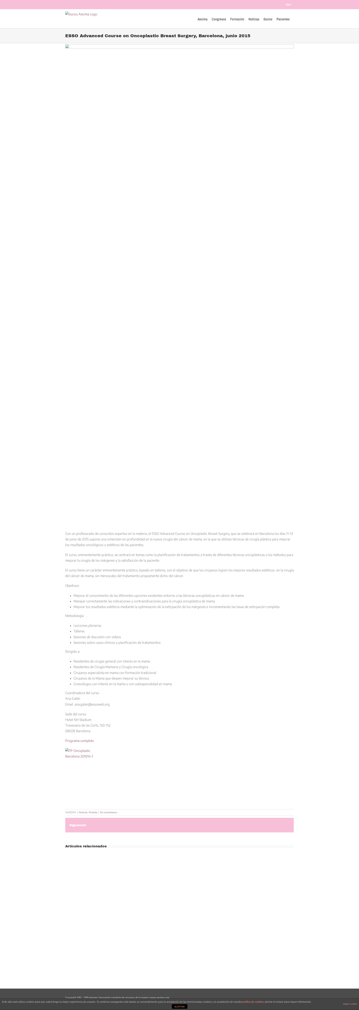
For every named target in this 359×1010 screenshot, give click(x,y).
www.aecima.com (159, 997)
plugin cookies (350, 1004)
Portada (93, 812)
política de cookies (253, 1001)
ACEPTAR (179, 1006)
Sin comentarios (108, 812)
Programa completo (79, 741)
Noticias (83, 812)
